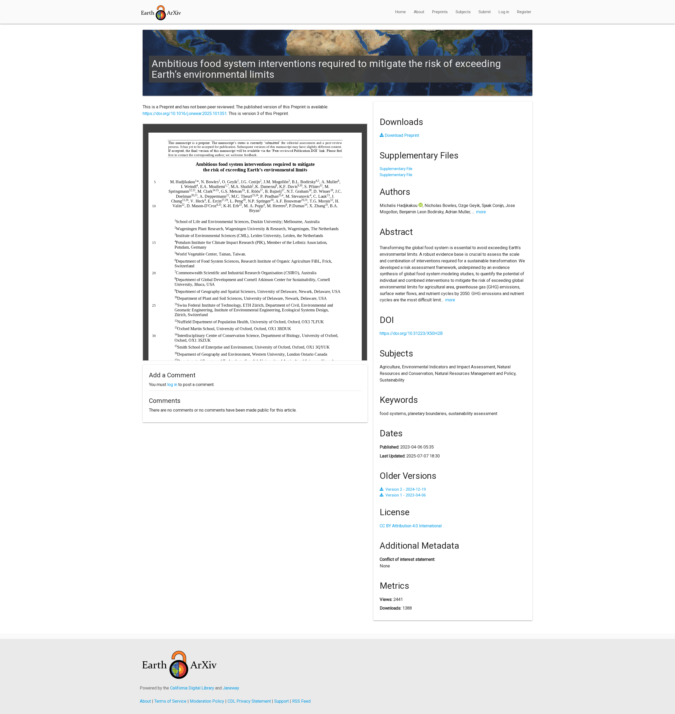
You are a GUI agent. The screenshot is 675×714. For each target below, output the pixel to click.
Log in (504, 11)
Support (281, 701)
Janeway (231, 688)
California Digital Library (192, 688)
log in (172, 384)
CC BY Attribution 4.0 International (411, 525)
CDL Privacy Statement (249, 701)
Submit (485, 11)
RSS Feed (301, 701)
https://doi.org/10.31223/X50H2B (411, 333)
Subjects (463, 11)
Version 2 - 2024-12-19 (405, 489)
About (419, 11)
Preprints (440, 11)
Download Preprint (401, 135)
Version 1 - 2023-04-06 (405, 495)
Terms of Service (170, 701)
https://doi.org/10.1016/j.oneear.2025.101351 (185, 113)
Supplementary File (396, 168)
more (481, 211)
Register (524, 11)
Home (400, 11)
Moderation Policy (207, 701)
